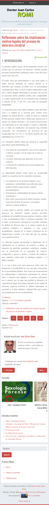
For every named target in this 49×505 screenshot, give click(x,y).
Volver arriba (23, 501)
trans (10, 327)
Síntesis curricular (13, 472)
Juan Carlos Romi (18, 50)
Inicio (8, 467)
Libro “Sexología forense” (17, 404)
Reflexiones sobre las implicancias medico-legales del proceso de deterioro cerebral (23, 41)
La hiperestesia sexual (14, 433)
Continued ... (7, 297)
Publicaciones (13, 325)
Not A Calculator (34, 495)
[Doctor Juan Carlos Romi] (24, 17)
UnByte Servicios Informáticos (35, 492)
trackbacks (30, 361)
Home (16, 30)
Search (31, 3)
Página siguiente (24, 300)
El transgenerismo (13, 430)
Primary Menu (17, 3)
